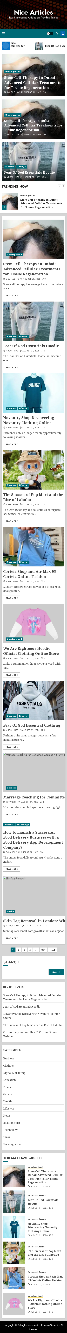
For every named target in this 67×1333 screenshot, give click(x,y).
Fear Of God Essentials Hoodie (29, 172)
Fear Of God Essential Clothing (31, 725)
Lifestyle (22, 166)
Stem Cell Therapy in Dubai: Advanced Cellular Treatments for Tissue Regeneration (32, 82)
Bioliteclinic (13, 92)
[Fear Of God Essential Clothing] (33, 700)
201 (43, 950)
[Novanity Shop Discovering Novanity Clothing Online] (33, 393)
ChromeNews (48, 1325)
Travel (7, 1137)
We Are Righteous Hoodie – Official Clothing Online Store (31, 651)
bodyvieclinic (13, 926)
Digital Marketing (14, 1073)
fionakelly (11, 852)
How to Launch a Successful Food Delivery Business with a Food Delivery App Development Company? (33, 840)
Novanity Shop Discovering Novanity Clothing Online (28, 420)
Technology (23, 824)
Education (9, 1080)
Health (10, 911)
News (6, 1115)
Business (9, 166)
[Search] (57, 33)
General (8, 1094)
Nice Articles (33, 12)
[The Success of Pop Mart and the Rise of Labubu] (33, 470)
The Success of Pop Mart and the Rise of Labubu (33, 497)
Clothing (8, 1065)
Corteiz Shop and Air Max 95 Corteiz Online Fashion (29, 574)
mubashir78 (13, 177)
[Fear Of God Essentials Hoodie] (33, 161)
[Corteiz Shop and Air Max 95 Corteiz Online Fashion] (33, 546)
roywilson (11, 802)
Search (11, 962)
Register (62, 33)
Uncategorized (12, 71)
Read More (12, 295)
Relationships (11, 1123)
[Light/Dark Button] (50, 33)
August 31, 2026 (32, 92)
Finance (8, 1087)
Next (52, 950)
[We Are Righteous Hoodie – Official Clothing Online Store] (33, 623)
